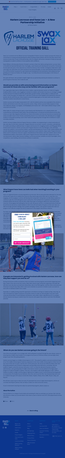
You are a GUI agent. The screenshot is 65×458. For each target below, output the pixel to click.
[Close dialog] (52, 214)
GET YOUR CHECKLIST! (22, 243)
